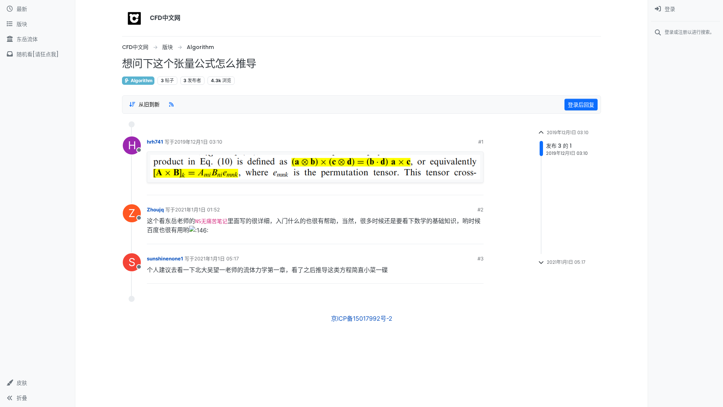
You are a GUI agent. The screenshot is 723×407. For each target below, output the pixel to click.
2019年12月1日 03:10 (198, 142)
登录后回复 (581, 104)
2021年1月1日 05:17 (216, 259)
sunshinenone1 (165, 259)
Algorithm (141, 80)
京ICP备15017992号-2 (361, 318)
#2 (480, 210)
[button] (37, 383)
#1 (481, 142)
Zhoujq (155, 210)
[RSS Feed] (171, 104)
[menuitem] (685, 9)
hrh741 (155, 142)
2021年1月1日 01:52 (197, 210)
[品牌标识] (134, 18)
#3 (480, 259)
